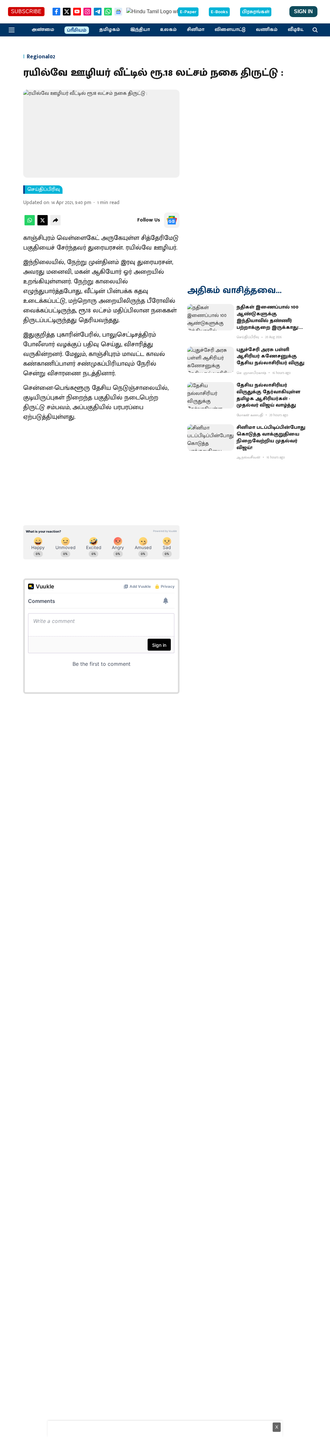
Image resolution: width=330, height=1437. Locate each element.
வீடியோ (297, 29)
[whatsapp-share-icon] (29, 224)
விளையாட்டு (230, 29)
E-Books (219, 12)
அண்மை (43, 29)
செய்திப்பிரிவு (43, 189)
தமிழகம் (109, 29)
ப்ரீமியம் (76, 30)
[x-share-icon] (42, 224)
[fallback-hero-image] (210, 317)
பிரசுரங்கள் (255, 12)
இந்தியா (140, 29)
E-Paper (188, 12)
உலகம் (168, 29)
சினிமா (195, 29)
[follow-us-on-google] (172, 220)
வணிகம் (266, 29)
